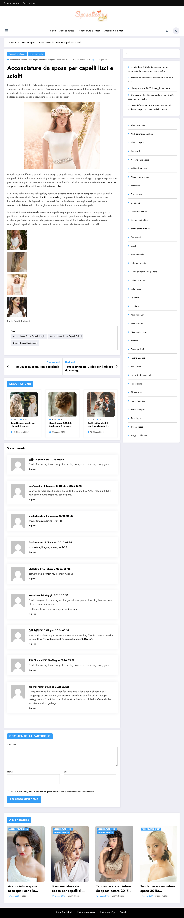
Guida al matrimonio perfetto (144, 271)
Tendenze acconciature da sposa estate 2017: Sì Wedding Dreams (113, 888)
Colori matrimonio (139, 211)
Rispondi (33, 469)
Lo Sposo (135, 297)
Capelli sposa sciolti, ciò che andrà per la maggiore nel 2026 (22, 425)
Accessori (135, 151)
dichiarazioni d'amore (140, 228)
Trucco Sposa (137, 426)
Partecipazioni (137, 349)
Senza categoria (138, 409)
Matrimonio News (139, 332)
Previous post (53, 362)
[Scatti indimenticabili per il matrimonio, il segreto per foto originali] (101, 404)
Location (135, 306)
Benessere (135, 185)
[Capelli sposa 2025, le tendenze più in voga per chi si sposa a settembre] (62, 404)
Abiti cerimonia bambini (142, 133)
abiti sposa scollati (51, 197)
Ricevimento (136, 392)
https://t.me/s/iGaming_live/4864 (46, 521)
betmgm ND (49, 574)
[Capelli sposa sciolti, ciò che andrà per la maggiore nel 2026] (24, 404)
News (53, 30)
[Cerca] (167, 31)
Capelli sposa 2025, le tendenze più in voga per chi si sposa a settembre (60, 425)
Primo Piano (136, 366)
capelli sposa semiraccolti (79, 59)
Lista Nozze (136, 289)
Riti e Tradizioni (138, 400)
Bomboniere (136, 194)
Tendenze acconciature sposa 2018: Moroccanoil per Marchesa (157, 888)
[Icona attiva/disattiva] (6, 31)
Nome (10, 771)
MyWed (134, 340)
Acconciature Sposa (17, 54)
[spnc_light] (176, 30)
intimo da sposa (138, 280)
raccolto (56, 186)
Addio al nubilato (139, 168)
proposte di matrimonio (141, 375)
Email (66, 771)
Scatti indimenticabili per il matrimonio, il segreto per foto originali (98, 425)
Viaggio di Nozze (139, 435)
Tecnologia (136, 418)
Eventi (133, 245)
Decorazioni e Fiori (114, 30)
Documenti (136, 237)
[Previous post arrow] (8, 366)
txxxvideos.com (69, 609)
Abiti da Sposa (66, 30)
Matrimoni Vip (137, 323)
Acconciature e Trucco (89, 30)
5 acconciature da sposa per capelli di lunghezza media (67, 888)
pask (15, 419)
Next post (70, 362)
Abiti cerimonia (138, 125)
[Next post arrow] (117, 366)
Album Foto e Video (140, 176)
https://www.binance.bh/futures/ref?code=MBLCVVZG (65, 639)
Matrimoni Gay (137, 314)
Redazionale (136, 383)
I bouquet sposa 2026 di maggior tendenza (150, 88)
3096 (25, 419)
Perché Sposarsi (138, 357)
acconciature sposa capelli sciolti (53, 59)
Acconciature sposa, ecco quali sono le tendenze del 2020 (23, 888)
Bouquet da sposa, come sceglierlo (38, 367)
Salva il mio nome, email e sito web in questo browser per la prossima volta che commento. (52, 791)
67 (62, 419)
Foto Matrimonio (36, 54)
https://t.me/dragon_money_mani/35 (48, 547)
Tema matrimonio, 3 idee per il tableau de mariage (89, 368)
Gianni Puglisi (73, 895)
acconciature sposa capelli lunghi (24, 59)
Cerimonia (135, 202)
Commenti (11, 744)
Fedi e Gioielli (137, 254)
